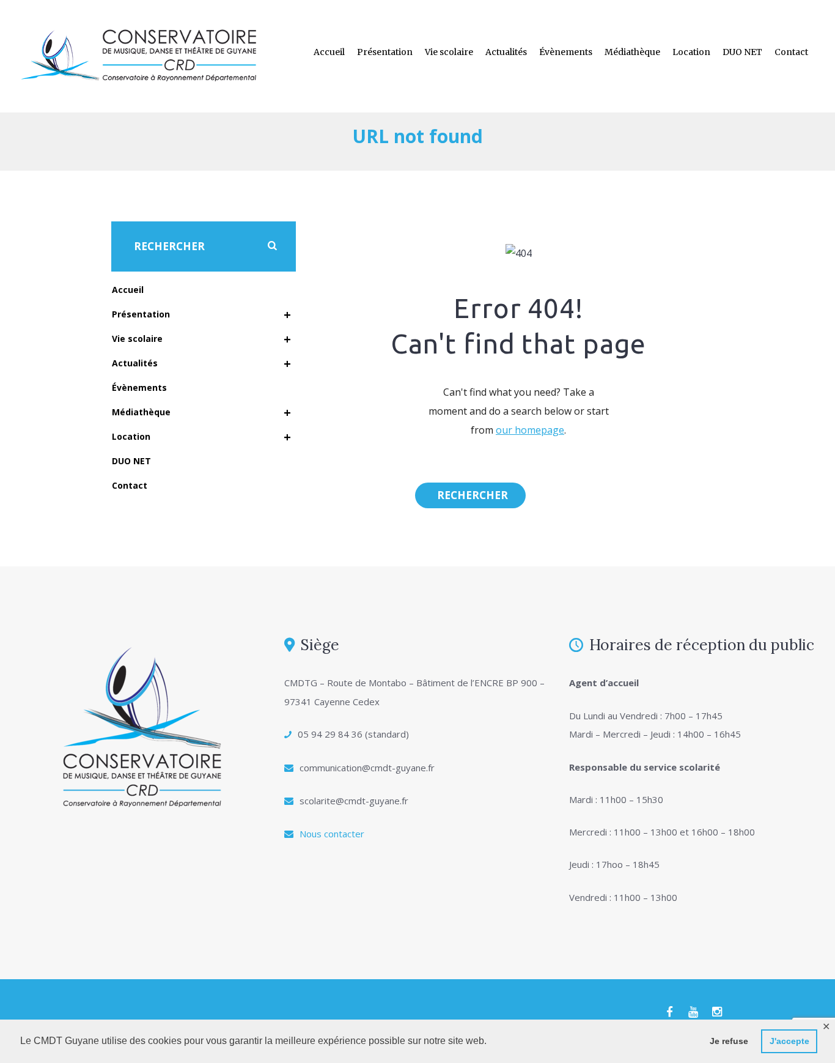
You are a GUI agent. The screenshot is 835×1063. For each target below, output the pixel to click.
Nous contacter (332, 834)
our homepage (530, 430)
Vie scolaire (449, 51)
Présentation (385, 51)
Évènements (565, 51)
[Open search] (470, 495)
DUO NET (742, 51)
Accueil (329, 51)
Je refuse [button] (729, 1041)
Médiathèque (632, 51)
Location (691, 51)
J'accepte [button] (789, 1041)
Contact (791, 51)
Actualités (506, 51)
